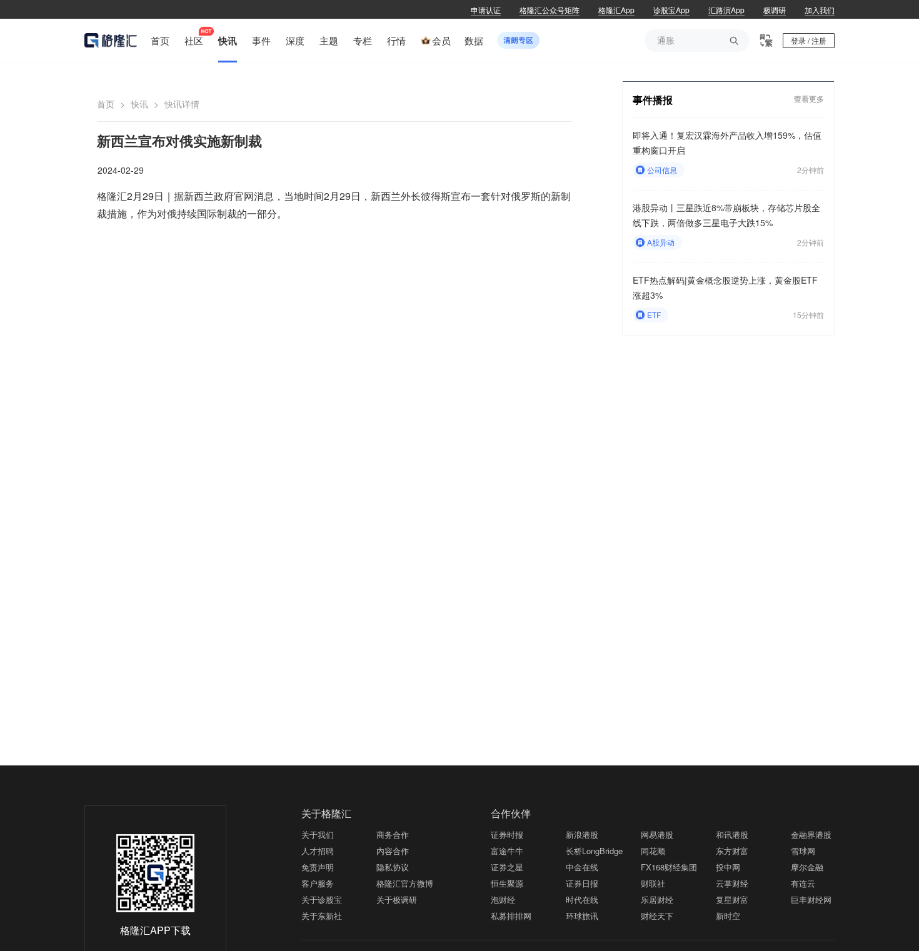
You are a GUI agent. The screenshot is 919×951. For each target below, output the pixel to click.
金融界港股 (811, 834)
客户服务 (317, 883)
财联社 (653, 883)
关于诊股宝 (321, 899)
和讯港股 (732, 834)
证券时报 (507, 834)
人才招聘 (317, 851)
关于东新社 (321, 916)
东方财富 (732, 851)
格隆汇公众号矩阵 (550, 9)
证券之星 (507, 867)
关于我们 (317, 834)
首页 (105, 103)
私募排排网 (511, 916)
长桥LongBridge (594, 851)
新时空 (728, 916)
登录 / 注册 (808, 40)
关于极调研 (396, 899)
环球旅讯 (582, 916)
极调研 (774, 9)
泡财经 (503, 899)
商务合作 (392, 834)
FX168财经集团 (669, 867)
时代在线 (582, 899)
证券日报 (582, 883)
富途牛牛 (507, 851)
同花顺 (653, 851)
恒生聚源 (507, 883)
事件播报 (653, 99)
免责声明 (317, 867)
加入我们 (820, 9)
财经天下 (657, 916)
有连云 (803, 883)
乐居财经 (657, 899)
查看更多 (809, 99)
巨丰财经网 (811, 899)
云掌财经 (732, 883)
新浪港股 (582, 834)
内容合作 (392, 851)
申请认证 (486, 9)
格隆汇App (616, 9)
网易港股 (657, 834)
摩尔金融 (807, 867)
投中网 (728, 867)
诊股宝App (671, 9)
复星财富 (732, 899)
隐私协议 (392, 867)
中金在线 (582, 867)
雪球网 (803, 851)
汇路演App (726, 9)
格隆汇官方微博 (404, 883)
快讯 (139, 103)
